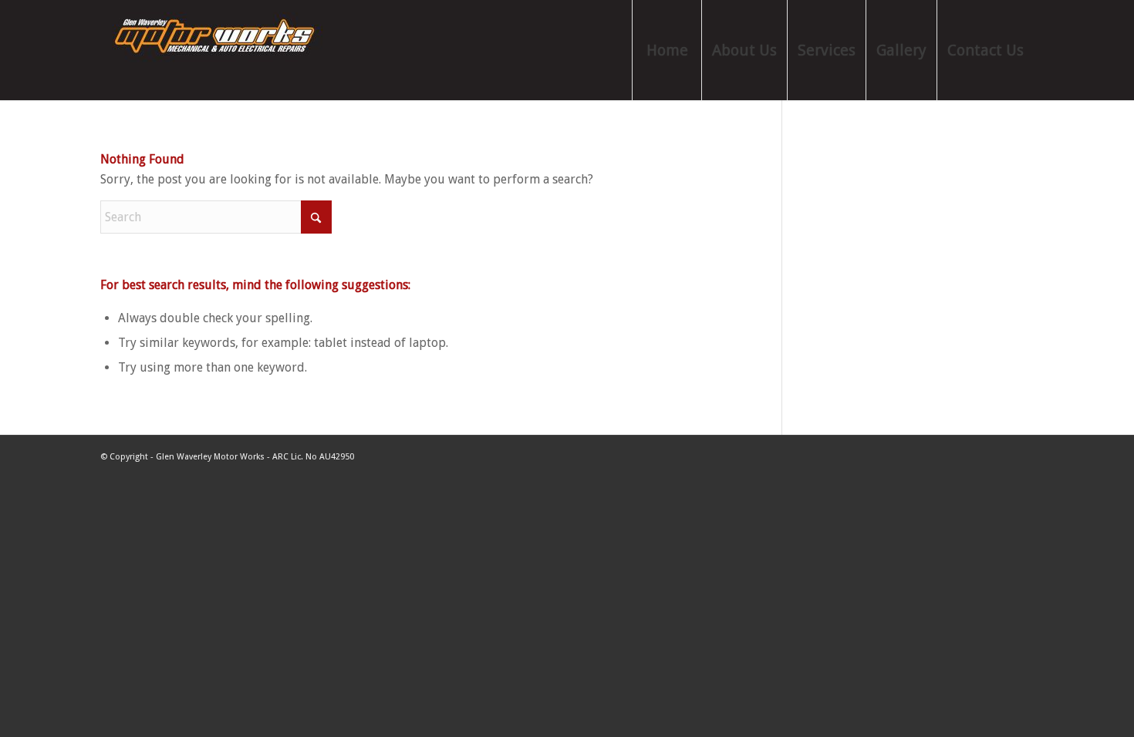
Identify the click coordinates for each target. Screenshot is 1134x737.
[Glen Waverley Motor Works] (216, 50)
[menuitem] (666, 50)
